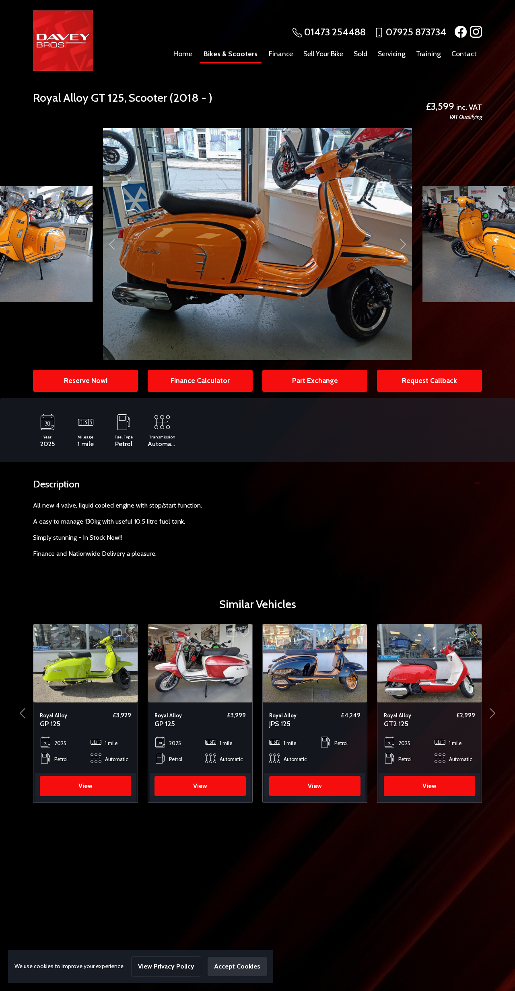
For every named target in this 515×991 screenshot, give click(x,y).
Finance (281, 53)
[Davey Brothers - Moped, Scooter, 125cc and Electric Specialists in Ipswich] (63, 40)
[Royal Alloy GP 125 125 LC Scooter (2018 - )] (85, 662)
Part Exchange (315, 380)
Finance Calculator (200, 380)
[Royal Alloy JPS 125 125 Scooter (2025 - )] (200, 662)
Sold (360, 53)
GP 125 (50, 723)
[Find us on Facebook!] (459, 32)
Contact (464, 53)
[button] (22, 713)
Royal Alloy (61, 97)
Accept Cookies (237, 966)
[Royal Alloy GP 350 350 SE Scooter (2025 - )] (429, 662)
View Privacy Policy (166, 966)
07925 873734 (416, 32)
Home (182, 53)
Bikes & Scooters (231, 53)
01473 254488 (335, 32)
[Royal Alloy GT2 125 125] (315, 662)
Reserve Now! (85, 380)
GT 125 (107, 97)
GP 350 (395, 723)
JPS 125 (165, 723)
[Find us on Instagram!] (474, 32)
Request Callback (429, 380)
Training (428, 53)
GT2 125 (281, 723)
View (85, 786)
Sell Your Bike (323, 53)
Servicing (392, 53)
